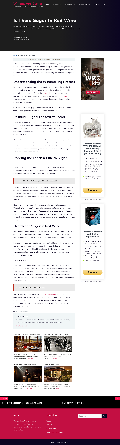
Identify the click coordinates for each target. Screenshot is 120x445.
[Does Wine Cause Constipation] (28, 381)
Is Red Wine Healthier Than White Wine (22, 402)
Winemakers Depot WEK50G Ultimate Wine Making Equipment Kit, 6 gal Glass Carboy (92, 148)
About (48, 421)
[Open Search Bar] (104, 4)
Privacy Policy (51, 428)
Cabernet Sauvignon (48, 294)
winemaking (48, 93)
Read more (30, 358)
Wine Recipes (57, 4)
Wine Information (84, 4)
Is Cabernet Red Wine (73, 402)
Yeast (65, 96)
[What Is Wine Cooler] (58, 381)
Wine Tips (97, 4)
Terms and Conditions (54, 432)
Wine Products (70, 4)
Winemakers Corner (27, 3)
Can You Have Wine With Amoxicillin (27, 334)
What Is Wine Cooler (51, 364)
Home (47, 4)
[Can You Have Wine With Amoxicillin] (28, 351)
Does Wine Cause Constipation (25, 364)
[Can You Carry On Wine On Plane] (58, 351)
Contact (49, 425)
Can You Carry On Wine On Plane (56, 334)
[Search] (104, 416)
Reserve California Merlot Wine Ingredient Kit (92, 234)
